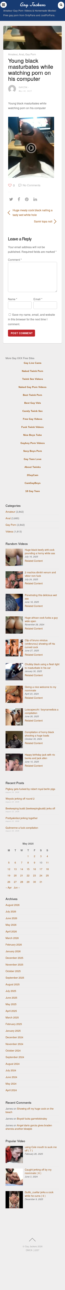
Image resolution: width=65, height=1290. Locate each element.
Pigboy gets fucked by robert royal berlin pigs (30, 789)
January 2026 (13, 951)
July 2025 (11, 991)
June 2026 (11, 918)
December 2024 (14, 1037)
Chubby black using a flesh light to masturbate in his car (42, 665)
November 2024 (14, 1044)
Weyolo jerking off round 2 (20, 798)
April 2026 (11, 931)
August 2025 (13, 984)
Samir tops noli (30, 221)
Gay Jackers (31, 1246)
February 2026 (14, 944)
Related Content (34, 560)
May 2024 (11, 1083)
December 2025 (14, 957)
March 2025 (12, 1017)
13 (15, 869)
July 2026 (11, 911)
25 (47, 875)
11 (47, 862)
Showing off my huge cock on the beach (30, 1110)
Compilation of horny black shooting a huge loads (39, 733)
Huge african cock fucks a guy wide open (41, 619)
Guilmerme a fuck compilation (22, 827)
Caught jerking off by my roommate (38, 1171)
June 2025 (11, 997)
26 (8, 881)
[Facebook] (20, 199)
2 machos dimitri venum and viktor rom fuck (40, 573)
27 (15, 881)
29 (28, 881)
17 (41, 869)
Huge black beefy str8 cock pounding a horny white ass (40, 551)
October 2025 (13, 971)
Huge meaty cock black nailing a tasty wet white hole (33, 212)
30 (34, 881)
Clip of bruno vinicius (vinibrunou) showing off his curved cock (40, 643)
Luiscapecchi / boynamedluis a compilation (41, 711)
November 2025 (14, 964)
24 (41, 875)
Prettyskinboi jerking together (22, 818)
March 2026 (12, 938)
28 (21, 881)
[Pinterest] (27, 199)
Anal (21, 54)
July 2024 (11, 1070)
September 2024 (15, 1057)
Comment (15, 260)
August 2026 (13, 905)
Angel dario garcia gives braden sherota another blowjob (29, 1126)
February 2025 (14, 1024)
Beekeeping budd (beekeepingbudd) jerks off (30, 808)
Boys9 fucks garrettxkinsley (32, 1118)
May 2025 (11, 1004)
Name (12, 299)
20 (15, 875)
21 (21, 875)
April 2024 (11, 1090)
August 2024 (13, 1063)
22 (28, 875)
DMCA (29, 1250)
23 (34, 875)
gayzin (23, 87)
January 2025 (13, 1030)
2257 (36, 1250)
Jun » (17, 887)
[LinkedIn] (36, 199)
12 (8, 869)
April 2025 (11, 1011)
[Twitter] (12, 199)
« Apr (9, 887)
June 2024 (11, 1077)
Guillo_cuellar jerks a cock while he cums (39, 1193)
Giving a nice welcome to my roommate (40, 688)
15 (28, 869)
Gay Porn (30, 54)
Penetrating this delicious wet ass (41, 596)
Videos (9, 531)
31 (41, 881)
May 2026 (11, 924)
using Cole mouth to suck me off (41, 1148)
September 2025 (15, 977)
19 (8, 875)
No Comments (31, 185)
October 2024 (13, 1050)
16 (34, 869)
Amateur (13, 54)
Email (37, 299)
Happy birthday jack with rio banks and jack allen (40, 756)
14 (21, 869)
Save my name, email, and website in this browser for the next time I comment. (31, 319)
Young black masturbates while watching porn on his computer (30, 69)
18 (47, 869)
